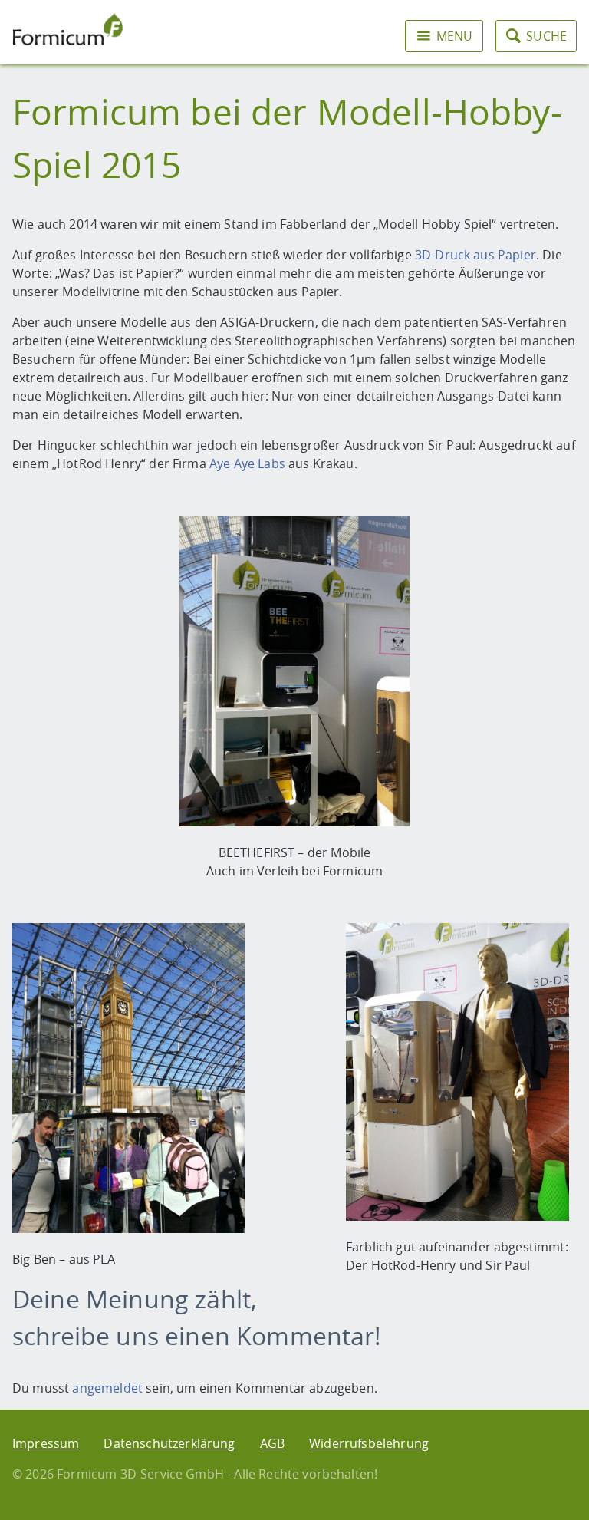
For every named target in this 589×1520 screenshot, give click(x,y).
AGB (272, 1443)
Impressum (45, 1443)
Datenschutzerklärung (169, 1443)
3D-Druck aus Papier (475, 254)
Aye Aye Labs (247, 463)
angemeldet (107, 1388)
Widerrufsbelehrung (369, 1443)
